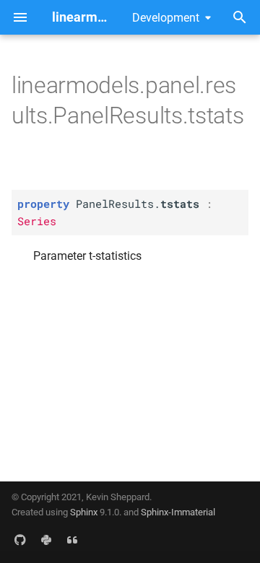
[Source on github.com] (20, 539)
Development (165, 18)
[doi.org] (72, 539)
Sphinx (84, 512)
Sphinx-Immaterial (178, 512)
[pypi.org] (46, 539)
